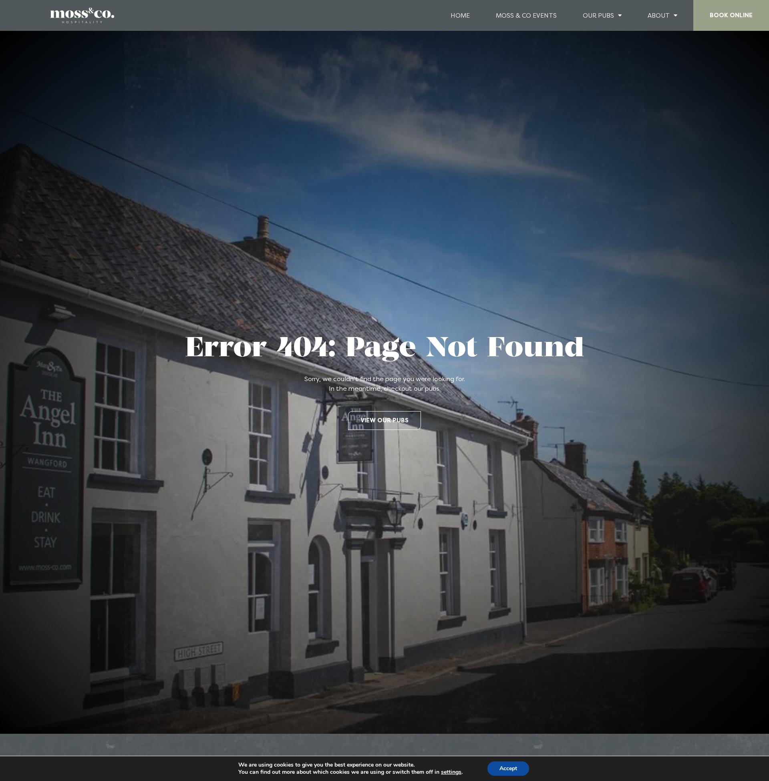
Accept (508, 768)
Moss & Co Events (526, 15)
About (659, 15)
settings (451, 772)
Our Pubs (598, 15)
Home (460, 15)
